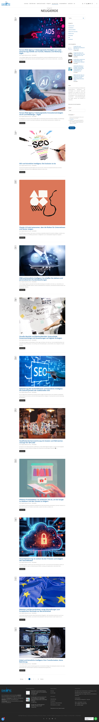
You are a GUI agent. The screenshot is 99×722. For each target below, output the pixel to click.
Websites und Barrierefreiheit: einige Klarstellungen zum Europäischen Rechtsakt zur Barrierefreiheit (39, 610)
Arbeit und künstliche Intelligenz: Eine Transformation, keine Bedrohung (41, 661)
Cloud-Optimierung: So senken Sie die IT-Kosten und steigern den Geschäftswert (41, 559)
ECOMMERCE (70, 27)
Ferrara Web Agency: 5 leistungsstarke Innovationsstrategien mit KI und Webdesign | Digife (41, 114)
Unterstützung (53, 699)
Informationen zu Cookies (55, 704)
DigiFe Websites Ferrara (26, 55)
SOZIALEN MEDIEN (72, 29)
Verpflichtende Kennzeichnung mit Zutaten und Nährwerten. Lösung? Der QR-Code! (41, 442)
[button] (2, 719)
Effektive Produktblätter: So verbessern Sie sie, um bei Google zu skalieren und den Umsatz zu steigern (41, 500)
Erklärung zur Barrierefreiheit (56, 702)
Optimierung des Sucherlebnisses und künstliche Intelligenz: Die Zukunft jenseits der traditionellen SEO (41, 389)
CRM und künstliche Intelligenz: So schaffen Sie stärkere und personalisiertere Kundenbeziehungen (41, 279)
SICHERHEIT (70, 39)
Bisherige (21, 679)
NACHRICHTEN (71, 25)
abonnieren (72, 127)
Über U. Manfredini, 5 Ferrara (80, 702)
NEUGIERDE (34, 55)
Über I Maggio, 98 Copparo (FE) (81, 703)
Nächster (41, 679)
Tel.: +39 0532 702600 (79, 705)
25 (38, 679)
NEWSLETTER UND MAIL (73, 31)
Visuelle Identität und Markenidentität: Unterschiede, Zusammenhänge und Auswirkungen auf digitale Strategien (40, 337)
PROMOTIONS (71, 33)
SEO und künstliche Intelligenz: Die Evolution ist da (37, 164)
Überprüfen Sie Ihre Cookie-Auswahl (57, 708)
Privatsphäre (72, 119)
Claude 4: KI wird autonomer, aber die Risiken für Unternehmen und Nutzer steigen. (42, 228)
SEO (69, 37)
